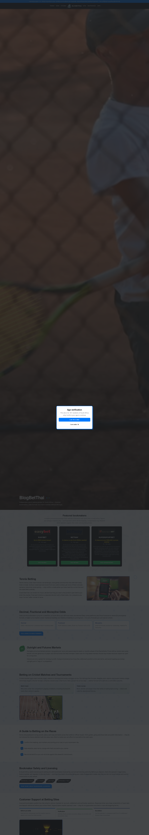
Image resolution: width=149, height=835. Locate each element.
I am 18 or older (75, 420)
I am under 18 (74, 424)
